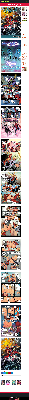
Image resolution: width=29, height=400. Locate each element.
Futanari (25, 44)
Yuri (23, 64)
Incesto (24, 46)
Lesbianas (24, 50)
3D (22, 30)
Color (23, 38)
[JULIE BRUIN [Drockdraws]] (14, 384)
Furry (23, 44)
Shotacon (23, 58)
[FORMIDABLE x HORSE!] (19, 384)
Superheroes (6, 371)
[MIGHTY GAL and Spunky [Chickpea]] (8, 384)
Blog (18, 395)
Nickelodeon (23, 55)
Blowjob (26, 34)
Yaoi (25, 63)
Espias (24, 42)
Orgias (23, 56)
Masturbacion (24, 53)
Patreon (15, 395)
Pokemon (23, 57)
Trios (9, 371)
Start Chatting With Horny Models (26, 8)
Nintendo (26, 55)
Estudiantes (23, 43)
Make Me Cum (26, 13)
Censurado (24, 37)
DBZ (24, 38)
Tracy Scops (7, 375)
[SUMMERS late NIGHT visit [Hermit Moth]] (3, 384)
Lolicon (23, 51)
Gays (22, 45)
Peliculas (26, 56)
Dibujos (24, 39)
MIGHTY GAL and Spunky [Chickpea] (8, 387)
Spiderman (2, 371)
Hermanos (25, 45)
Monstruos (23, 54)
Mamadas (24, 52)
